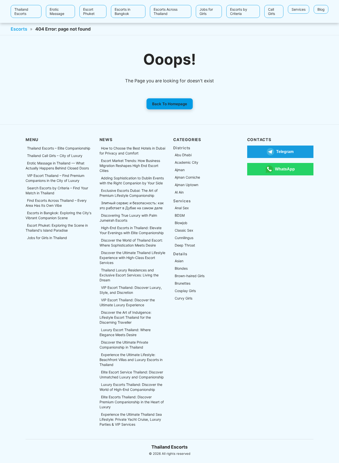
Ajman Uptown (186, 185)
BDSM (180, 215)
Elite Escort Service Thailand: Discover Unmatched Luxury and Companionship (132, 374)
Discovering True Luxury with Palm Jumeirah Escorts (128, 217)
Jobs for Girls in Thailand (47, 238)
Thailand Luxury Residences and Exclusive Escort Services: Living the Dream (129, 275)
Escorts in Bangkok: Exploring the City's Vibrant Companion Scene (58, 215)
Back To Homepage (169, 104)
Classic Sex (184, 230)
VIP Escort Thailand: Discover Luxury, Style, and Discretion (131, 290)
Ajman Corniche (187, 177)
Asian (179, 261)
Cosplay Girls (185, 291)
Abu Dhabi (183, 155)
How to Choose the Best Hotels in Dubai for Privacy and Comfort (132, 150)
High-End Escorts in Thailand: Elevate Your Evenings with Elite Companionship (132, 230)
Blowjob (181, 223)
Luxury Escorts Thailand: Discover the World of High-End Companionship (131, 387)
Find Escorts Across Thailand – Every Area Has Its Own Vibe (56, 202)
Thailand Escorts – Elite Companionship (58, 148)
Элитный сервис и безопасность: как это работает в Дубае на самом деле (132, 205)
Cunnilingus (184, 238)
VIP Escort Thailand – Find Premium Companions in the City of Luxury (55, 178)
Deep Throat (185, 245)
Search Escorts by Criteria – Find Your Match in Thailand (57, 190)
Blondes (181, 268)
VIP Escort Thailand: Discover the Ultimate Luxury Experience (127, 302)
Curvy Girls (183, 298)
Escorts (19, 29)
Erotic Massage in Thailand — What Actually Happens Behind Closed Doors (57, 165)
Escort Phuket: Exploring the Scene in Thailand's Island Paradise (57, 227)
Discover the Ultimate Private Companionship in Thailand (124, 344)
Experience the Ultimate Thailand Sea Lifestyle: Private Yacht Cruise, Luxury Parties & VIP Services (131, 419)
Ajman (180, 170)
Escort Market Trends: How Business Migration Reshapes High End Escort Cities (130, 165)
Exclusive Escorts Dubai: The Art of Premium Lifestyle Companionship (129, 193)
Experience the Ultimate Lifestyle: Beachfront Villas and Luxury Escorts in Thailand (131, 360)
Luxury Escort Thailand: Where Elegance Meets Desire (125, 332)
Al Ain (179, 192)
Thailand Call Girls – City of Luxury (54, 156)
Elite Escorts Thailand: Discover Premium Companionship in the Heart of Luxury (132, 402)
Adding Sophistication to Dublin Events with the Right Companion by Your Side (132, 180)
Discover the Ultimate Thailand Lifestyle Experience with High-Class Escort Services (132, 258)
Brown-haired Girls (189, 276)
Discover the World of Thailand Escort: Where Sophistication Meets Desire (131, 242)
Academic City (186, 162)
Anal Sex (182, 208)
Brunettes (182, 283)
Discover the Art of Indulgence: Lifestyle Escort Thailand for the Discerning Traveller (125, 317)
